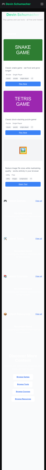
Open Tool (23, 184)
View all (38, 201)
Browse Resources (23, 399)
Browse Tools (23, 384)
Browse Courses (23, 391)
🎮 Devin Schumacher (16, 4)
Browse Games (23, 377)
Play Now (23, 84)
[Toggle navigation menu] (42, 4)
